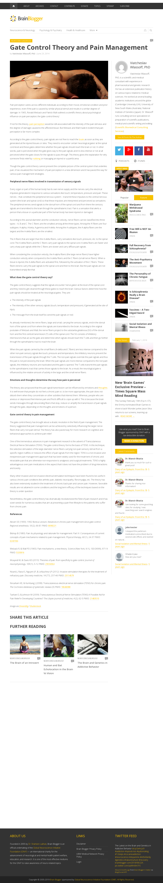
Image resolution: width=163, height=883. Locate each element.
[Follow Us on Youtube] (148, 150)
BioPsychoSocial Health (137, 281)
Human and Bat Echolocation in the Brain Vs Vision (58, 669)
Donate (84, 6)
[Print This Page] (145, 30)
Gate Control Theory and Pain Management (79, 47)
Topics (97, 6)
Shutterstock (35, 606)
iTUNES (141, 161)
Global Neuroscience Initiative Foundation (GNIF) (95, 879)
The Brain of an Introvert (24, 662)
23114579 (69, 575)
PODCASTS (124, 161)
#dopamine (134, 855)
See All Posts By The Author (130, 137)
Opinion (132, 236)
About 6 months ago (122, 868)
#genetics (119, 858)
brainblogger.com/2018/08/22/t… (129, 861)
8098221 (52, 525)
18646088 (65, 587)
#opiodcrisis (130, 850)
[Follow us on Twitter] (119, 150)
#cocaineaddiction (132, 852)
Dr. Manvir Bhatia (134, 458)
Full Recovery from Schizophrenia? (140, 247)
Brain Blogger (55, 879)
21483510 (94, 598)
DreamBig (23, 606)
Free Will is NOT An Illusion (140, 230)
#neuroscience (122, 855)
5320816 (20, 552)
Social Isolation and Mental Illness (140, 325)
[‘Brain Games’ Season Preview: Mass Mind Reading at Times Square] (134, 181)
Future (143, 197)
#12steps (119, 852)
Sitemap (110, 6)
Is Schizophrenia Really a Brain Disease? (138, 295)
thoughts (102, 387)
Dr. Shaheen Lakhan (37, 844)
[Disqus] (59, 720)
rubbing (37, 158)
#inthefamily (145, 855)
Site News (122, 340)
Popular (124, 197)
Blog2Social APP (121, 871)
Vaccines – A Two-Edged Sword (139, 311)
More (92, 30)
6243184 (14, 541)
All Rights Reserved (125, 879)
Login (78, 861)
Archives (40, 6)
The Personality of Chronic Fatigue (140, 275)
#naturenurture (131, 858)
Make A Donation (134, 440)
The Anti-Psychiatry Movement (140, 261)
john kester (131, 527)
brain (82, 139)
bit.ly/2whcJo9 (138, 847)
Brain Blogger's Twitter (142, 868)
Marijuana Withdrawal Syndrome (135, 207)
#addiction (120, 850)
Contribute (69, 6)
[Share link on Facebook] (138, 150)
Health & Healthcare (75, 30)
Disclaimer (81, 843)
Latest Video (121, 168)
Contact (54, 6)
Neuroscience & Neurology (22, 30)
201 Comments (151, 330)
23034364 (49, 564)
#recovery (143, 858)
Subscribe (125, 6)
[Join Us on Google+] (129, 150)
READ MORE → (127, 416)
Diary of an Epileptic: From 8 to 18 (131, 469)
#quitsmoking (143, 850)
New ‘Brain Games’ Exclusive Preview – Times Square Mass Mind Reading (130, 389)
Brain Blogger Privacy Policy (88, 848)
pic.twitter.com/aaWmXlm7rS (128, 864)
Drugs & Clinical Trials (137, 215)
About (26, 6)
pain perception (36, 124)
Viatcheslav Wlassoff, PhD (23, 53)
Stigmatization (134, 331)
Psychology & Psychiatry (50, 30)
